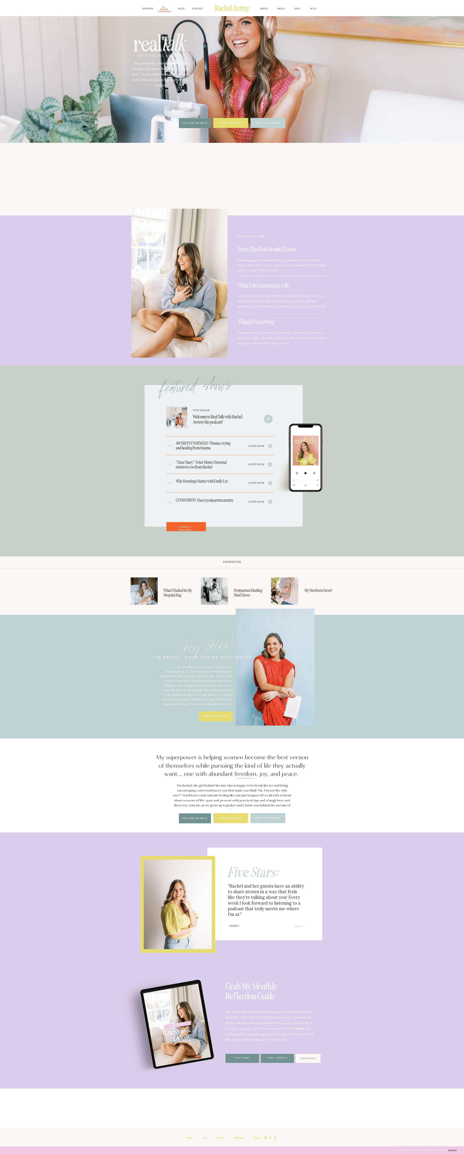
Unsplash (452, 1150)
